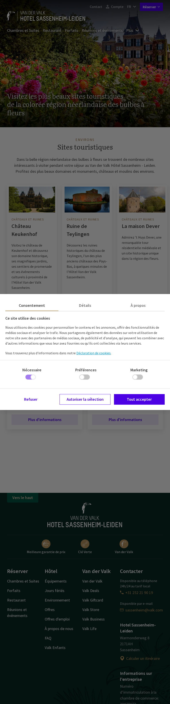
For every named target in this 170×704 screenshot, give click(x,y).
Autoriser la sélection (85, 399)
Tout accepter (139, 399)
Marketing (139, 369)
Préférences (86, 369)
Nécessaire (31, 369)
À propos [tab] (138, 305)
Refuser (30, 399)
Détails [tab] (85, 305)
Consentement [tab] (32, 305)
